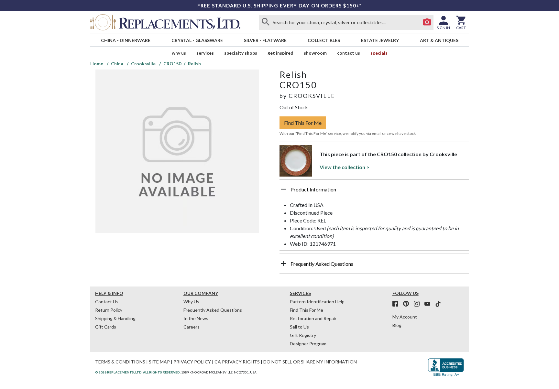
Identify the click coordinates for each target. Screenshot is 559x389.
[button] (374, 192)
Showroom (315, 53)
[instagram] (418, 304)
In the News (195, 318)
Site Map (159, 361)
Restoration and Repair (313, 318)
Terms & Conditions (120, 361)
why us (179, 53)
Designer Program (308, 343)
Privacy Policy (192, 361)
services (205, 53)
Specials (379, 53)
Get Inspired (280, 53)
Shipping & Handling (115, 318)
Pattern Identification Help (317, 301)
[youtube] (429, 304)
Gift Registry (303, 335)
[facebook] (397, 304)
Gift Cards (105, 327)
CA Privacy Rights (237, 361)
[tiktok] (438, 304)
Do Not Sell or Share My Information (310, 361)
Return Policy (108, 310)
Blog (396, 325)
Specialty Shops (240, 53)
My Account (404, 316)
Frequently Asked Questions (212, 310)
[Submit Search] (265, 22)
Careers (191, 327)
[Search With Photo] (427, 22)
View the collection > (344, 167)
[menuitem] (125, 40)
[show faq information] (284, 263)
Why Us (191, 301)
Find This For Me (303, 123)
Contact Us (348, 53)
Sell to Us (299, 327)
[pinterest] (408, 304)
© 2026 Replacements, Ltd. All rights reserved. (138, 372)
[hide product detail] (284, 189)
